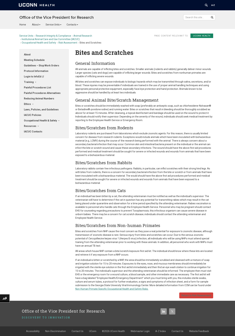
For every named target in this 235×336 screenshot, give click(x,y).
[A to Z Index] (213, 5)
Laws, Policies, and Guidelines (41, 109)
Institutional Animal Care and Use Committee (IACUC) (51, 39)
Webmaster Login (140, 331)
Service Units (53, 24)
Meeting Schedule (34, 60)
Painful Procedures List (37, 87)
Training (29, 82)
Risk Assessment (67, 42)
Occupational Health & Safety (40, 120)
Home (22, 24)
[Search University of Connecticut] (206, 5)
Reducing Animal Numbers (39, 98)
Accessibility (33, 331)
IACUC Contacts (33, 131)
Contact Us (77, 331)
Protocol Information (36, 71)
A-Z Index (160, 331)
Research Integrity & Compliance (53, 35)
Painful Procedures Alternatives (42, 93)
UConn (92, 331)
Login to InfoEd (32, 76)
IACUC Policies (32, 115)
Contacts (71, 24)
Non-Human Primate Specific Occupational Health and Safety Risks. (111, 289)
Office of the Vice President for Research (56, 17)
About (35, 24)
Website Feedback (199, 331)
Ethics (27, 104)
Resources (30, 126)
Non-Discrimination (55, 331)
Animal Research (82, 35)
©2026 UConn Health (113, 331)
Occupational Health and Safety (39, 42)
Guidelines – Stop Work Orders (41, 65)
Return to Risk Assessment (196, 295)
